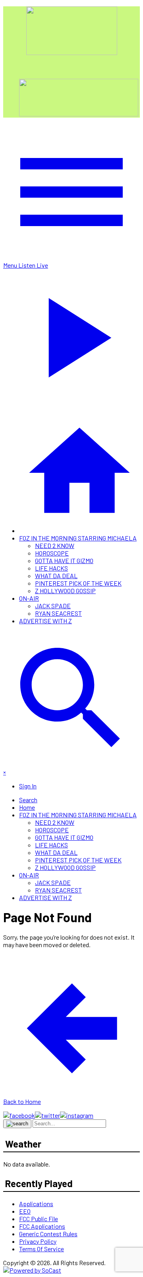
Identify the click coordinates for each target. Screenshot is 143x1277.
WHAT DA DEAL (56, 575)
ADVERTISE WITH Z (45, 620)
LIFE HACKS (51, 568)
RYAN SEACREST (58, 613)
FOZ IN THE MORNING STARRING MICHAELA (78, 538)
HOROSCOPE (52, 553)
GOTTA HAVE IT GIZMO (64, 560)
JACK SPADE (53, 605)
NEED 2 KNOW (54, 545)
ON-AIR (29, 598)
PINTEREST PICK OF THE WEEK (78, 583)
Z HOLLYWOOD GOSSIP (65, 590)
